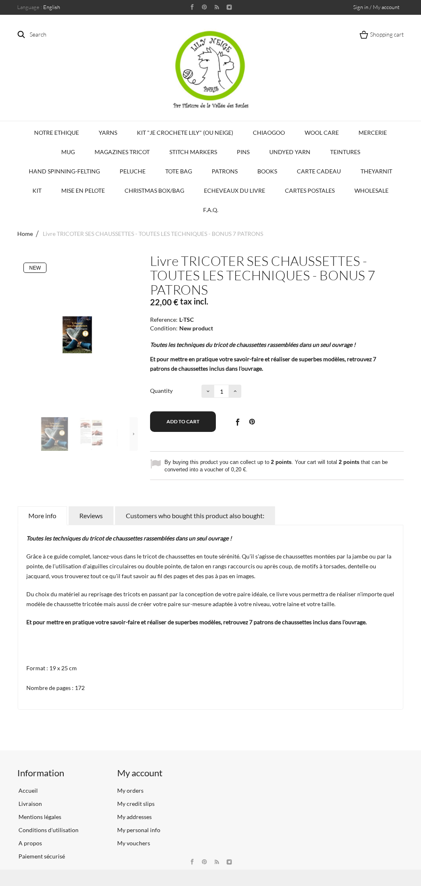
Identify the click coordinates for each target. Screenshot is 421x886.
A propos (29, 843)
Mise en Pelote (83, 190)
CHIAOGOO (269, 132)
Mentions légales (39, 816)
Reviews (91, 515)
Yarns (108, 132)
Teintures (345, 151)
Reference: (164, 319)
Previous (31, 434)
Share (237, 421)
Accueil (27, 790)
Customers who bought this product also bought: (195, 515)
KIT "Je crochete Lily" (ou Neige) (185, 132)
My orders (130, 790)
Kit (37, 190)
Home (25, 233)
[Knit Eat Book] (55, 434)
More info (42, 515)
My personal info (138, 829)
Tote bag (178, 171)
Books (267, 171)
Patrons (225, 171)
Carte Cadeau (319, 171)
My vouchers (133, 843)
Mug (68, 151)
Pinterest (252, 421)
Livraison (29, 803)
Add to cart (183, 421)
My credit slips (136, 803)
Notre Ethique (56, 132)
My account (139, 772)
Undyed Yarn (289, 151)
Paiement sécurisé (41, 856)
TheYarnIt (376, 171)
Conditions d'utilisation (48, 829)
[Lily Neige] (210, 69)
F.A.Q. (210, 209)
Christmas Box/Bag (154, 190)
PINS (243, 151)
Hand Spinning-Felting (64, 171)
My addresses (134, 816)
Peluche (133, 171)
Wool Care (322, 132)
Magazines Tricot (122, 151)
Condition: (164, 328)
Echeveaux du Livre (234, 190)
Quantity (161, 390)
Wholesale (371, 190)
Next (134, 434)
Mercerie (373, 132)
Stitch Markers (193, 151)
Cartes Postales (310, 190)
